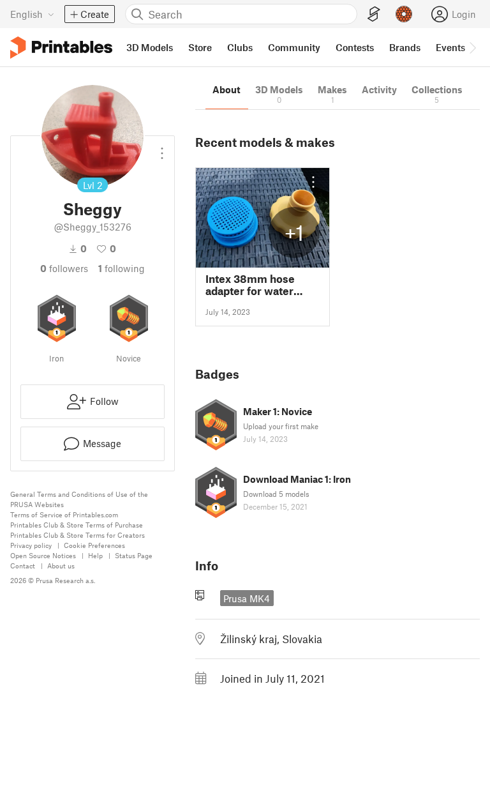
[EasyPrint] (373, 14)
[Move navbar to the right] (472, 47)
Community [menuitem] (294, 47)
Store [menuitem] (200, 47)
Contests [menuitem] (355, 47)
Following (121, 268)
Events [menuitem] (450, 47)
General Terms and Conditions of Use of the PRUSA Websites (79, 499)
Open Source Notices (43, 555)
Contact (22, 565)
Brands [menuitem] (404, 47)
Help (95, 555)
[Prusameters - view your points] (404, 14)
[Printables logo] (61, 47)
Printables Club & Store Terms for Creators (77, 535)
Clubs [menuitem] (240, 47)
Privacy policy (31, 545)
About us (61, 565)
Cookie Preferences (94, 545)
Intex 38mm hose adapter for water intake (250, 285)
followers (64, 268)
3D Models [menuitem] (149, 47)
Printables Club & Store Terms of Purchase (76, 524)
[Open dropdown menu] (162, 148)
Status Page (133, 555)
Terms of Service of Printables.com (64, 514)
